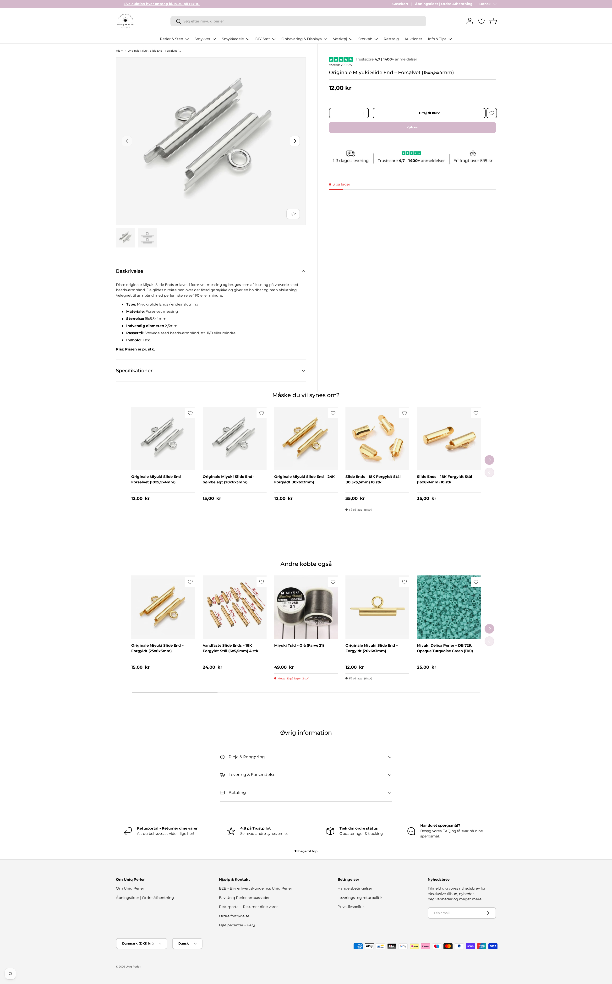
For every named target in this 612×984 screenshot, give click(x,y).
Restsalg (391, 39)
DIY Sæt (262, 39)
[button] (493, 21)
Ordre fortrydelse (234, 916)
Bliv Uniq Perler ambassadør (244, 897)
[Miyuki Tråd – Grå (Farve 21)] (306, 607)
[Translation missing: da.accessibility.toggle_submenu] (187, 39)
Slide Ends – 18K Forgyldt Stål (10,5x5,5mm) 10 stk (373, 479)
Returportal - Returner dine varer (248, 906)
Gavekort (400, 4)
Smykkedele (233, 39)
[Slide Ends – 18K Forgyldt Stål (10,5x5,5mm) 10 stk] (377, 438)
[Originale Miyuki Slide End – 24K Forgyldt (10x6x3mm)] (306, 438)
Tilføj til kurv (429, 113)
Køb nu (412, 127)
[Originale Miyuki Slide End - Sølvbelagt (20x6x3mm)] (235, 438)
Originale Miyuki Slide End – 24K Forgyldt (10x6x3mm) (304, 479)
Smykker (202, 39)
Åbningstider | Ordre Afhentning (444, 4)
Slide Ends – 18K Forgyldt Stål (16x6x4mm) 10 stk (444, 479)
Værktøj (340, 39)
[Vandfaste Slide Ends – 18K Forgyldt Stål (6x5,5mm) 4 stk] (235, 607)
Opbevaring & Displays (301, 39)
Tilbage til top (306, 851)
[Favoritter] (481, 21)
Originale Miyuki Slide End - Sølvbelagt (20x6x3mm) (229, 479)
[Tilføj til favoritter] (491, 113)
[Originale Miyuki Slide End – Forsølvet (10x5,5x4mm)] (163, 438)
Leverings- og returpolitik (360, 897)
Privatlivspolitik (351, 906)
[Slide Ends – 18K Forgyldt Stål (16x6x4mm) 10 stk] (449, 438)
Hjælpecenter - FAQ (237, 925)
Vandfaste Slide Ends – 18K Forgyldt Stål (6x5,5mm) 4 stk (230, 648)
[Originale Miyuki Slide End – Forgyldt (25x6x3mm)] (163, 607)
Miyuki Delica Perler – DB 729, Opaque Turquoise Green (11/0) (445, 648)
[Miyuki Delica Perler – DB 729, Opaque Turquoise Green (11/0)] (449, 607)
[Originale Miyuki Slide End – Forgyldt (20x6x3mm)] (377, 607)
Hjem (119, 50)
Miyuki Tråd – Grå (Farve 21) (299, 645)
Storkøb (365, 39)
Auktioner (413, 39)
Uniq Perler (133, 966)
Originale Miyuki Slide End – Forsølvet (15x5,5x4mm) (154, 50)
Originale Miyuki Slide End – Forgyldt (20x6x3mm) (371, 648)
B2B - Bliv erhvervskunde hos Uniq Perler (255, 888)
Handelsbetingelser (355, 888)
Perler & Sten (171, 39)
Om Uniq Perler (130, 888)
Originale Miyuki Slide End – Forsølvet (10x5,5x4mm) (157, 479)
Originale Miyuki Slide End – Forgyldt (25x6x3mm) (157, 648)
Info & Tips (437, 39)
